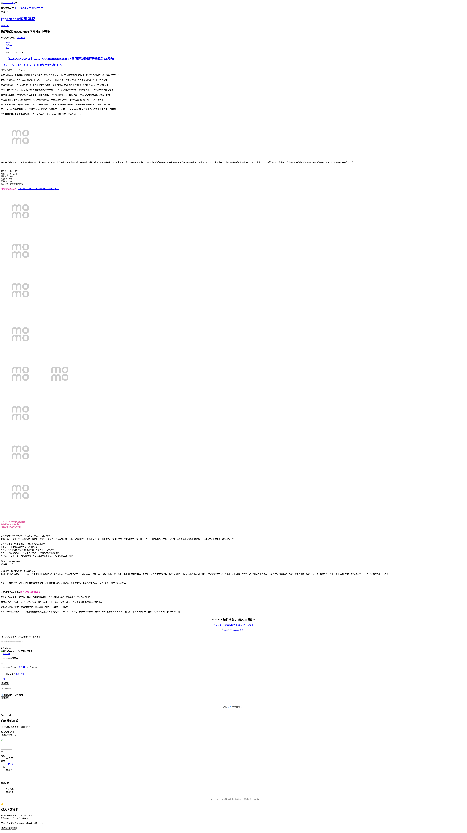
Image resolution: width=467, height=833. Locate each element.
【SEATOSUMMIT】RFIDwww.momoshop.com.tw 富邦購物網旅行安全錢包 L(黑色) (60, 58)
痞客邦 (19, 667)
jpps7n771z (5, 654)
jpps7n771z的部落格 (18, 19)
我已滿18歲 (6, 828)
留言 (25, 667)
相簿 (8, 42)
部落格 (9, 45)
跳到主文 (5, 26)
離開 (14, 828)
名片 (8, 48)
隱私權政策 (247, 799)
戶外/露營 (20, 674)
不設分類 (21, 38)
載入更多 (5, 683)
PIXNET (215, 799)
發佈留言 (5, 698)
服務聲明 (256, 799)
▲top (3, 678)
